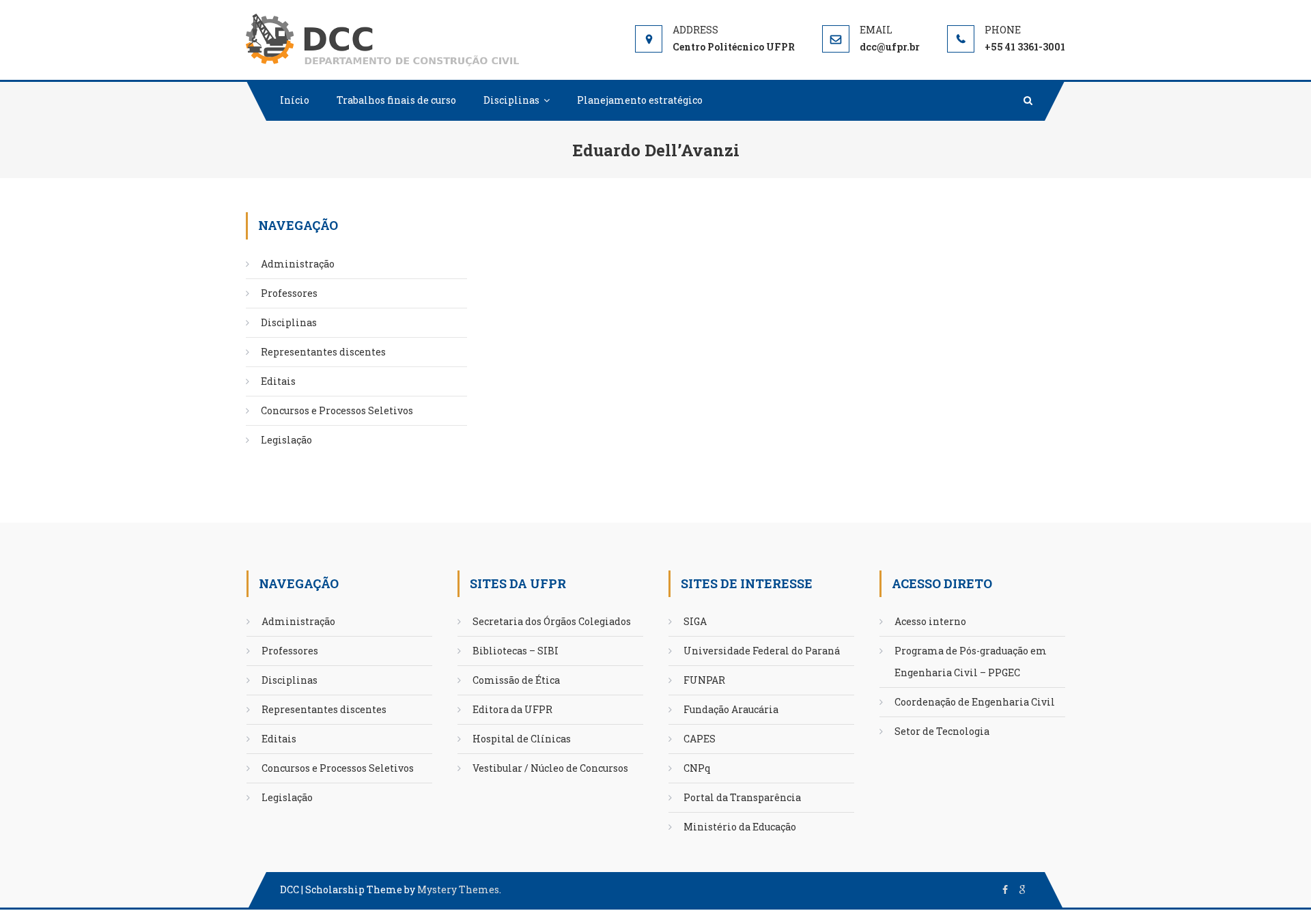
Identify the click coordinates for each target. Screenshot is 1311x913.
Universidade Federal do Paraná (761, 650)
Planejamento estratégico (640, 99)
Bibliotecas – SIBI (516, 650)
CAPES (699, 738)
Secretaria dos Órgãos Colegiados (552, 621)
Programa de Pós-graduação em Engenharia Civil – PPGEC (970, 661)
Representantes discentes (323, 351)
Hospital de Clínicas (522, 738)
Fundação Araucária (730, 709)
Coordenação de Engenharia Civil (974, 701)
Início (294, 99)
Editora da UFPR (512, 709)
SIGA (695, 621)
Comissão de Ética (516, 679)
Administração (298, 263)
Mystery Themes (458, 889)
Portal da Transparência (742, 797)
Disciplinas (511, 99)
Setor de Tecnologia (941, 731)
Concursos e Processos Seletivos (337, 410)
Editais (278, 381)
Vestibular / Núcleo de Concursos (550, 768)
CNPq (697, 768)
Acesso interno (930, 621)
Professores (289, 293)
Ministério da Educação (739, 826)
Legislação (286, 439)
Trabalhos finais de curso (396, 99)
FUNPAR (704, 679)
